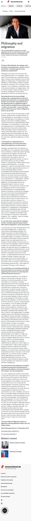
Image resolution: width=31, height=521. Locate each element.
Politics (11, 11)
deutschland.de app (6, 483)
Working (11, 6)
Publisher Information (7, 480)
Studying (19, 6)
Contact (3, 473)
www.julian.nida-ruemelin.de (9, 431)
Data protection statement (8, 476)
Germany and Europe (20, 11)
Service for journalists (7, 490)
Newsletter (4, 486)
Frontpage (5, 11)
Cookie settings (5, 496)
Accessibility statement (8, 493)
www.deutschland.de (9, 434)
